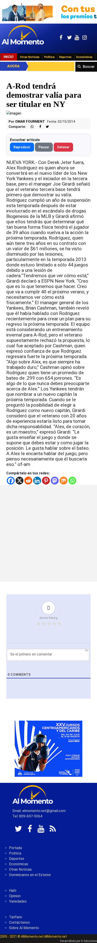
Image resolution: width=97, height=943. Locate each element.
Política (49, 57)
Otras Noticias (29, 57)
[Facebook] (11, 481)
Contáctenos (19, 922)
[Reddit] (28, 481)
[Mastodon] (55, 481)
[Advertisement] (48, 533)
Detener (63, 147)
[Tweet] (45, 126)
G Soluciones (89, 941)
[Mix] (63, 481)
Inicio (9, 57)
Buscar (89, 66)
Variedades (18, 901)
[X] (19, 481)
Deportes (65, 57)
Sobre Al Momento (24, 928)
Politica (15, 853)
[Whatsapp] (72, 481)
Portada (15, 848)
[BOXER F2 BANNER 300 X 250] (48, 748)
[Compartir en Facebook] (38, 126)
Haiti (12, 890)
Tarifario (15, 917)
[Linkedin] (37, 481)
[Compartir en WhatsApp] (30, 126)
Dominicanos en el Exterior (30, 875)
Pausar (44, 147)
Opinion (15, 896)
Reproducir (22, 147)
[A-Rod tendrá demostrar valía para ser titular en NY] (13, 113)
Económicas (84, 57)
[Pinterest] (46, 481)
